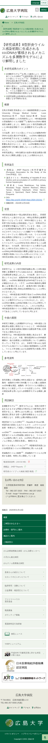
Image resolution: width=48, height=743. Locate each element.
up (45, 738)
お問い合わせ (37, 17)
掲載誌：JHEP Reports (13, 467)
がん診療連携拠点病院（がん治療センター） (22, 551)
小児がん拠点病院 (10, 557)
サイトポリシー (12, 734)
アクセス (25, 17)
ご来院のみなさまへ (11, 523)
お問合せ (37, 708)
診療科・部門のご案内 (12, 530)
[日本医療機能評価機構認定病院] (24, 665)
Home (6, 23)
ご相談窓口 (8, 542)
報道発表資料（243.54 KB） (15, 462)
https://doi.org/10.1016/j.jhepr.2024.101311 (24, 200)
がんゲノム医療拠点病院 (13, 563)
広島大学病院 (19, 23)
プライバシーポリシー (32, 734)
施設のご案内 (9, 536)
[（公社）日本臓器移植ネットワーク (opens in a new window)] (24, 677)
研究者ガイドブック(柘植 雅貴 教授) (18, 471)
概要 (5, 517)
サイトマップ (13, 17)
